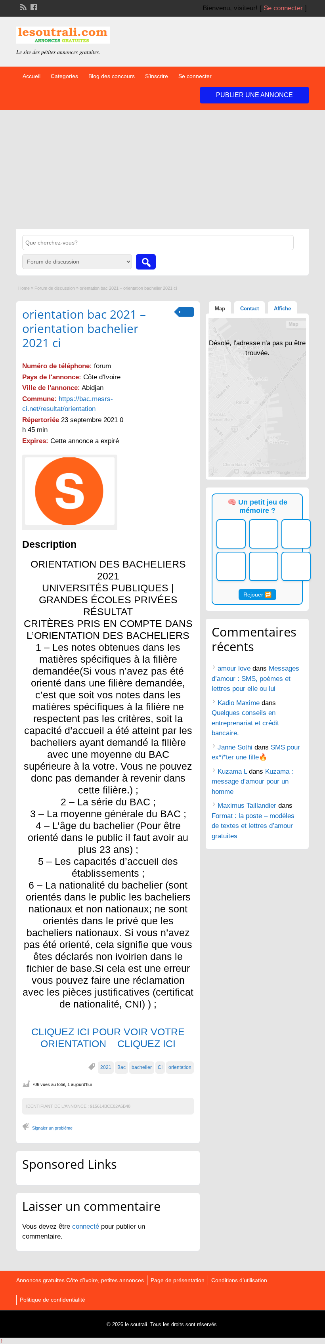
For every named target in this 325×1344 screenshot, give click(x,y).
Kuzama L (232, 771)
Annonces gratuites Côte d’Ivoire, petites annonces (80, 1280)
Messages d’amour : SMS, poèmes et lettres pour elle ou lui (255, 678)
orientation (179, 1067)
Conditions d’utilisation (239, 1280)
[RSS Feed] (22, 6)
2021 (105, 1067)
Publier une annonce (254, 95)
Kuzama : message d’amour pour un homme (252, 781)
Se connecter (283, 8)
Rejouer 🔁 (257, 594)
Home (24, 288)
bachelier (142, 1067)
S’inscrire (156, 76)
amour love (234, 668)
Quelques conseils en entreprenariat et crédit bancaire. (245, 723)
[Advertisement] (162, 169)
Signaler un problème (52, 1128)
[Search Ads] (146, 262)
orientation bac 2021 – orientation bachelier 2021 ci (84, 328)
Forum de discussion (54, 288)
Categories (64, 76)
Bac (121, 1067)
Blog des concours (111, 76)
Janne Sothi (235, 747)
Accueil (31, 76)
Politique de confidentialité (52, 1299)
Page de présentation (178, 1280)
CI (160, 1067)
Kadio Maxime (239, 703)
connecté (86, 1226)
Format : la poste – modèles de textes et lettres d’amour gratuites (253, 826)
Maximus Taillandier (247, 805)
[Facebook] (33, 6)
